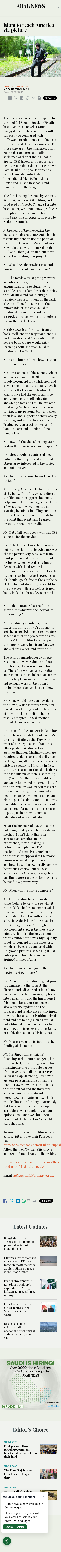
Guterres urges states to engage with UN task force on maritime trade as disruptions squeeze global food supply (20, 1265)
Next (57, 57)
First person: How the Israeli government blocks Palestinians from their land (20, 1451)
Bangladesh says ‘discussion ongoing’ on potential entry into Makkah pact (19, 1243)
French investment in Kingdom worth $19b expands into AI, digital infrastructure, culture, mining (19, 1288)
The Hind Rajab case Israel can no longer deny (18, 1473)
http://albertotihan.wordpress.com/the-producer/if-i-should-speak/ (31, 1164)
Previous (4, 57)
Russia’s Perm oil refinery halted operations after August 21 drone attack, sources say (20, 1331)
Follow (51, 98)
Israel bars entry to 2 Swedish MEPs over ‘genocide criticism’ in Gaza (18, 1309)
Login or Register (15, 1526)
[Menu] (4, 6)
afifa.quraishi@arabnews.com (33, 1175)
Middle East (10, 1442)
